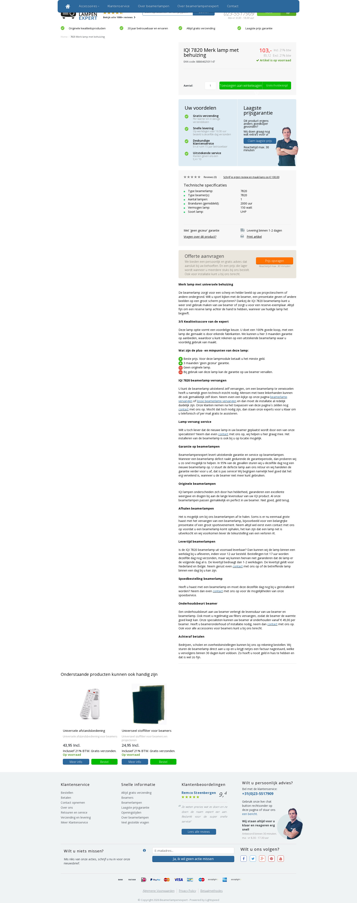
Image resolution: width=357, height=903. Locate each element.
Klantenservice (119, 6)
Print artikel (254, 237)
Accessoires (88, 6)
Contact (233, 6)
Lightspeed (212, 900)
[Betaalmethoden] (120, 880)
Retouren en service (74, 812)
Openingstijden (131, 812)
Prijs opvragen (274, 261)
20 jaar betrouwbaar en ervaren (148, 28)
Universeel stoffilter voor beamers (146, 730)
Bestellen (67, 793)
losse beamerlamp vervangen (216, 401)
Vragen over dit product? (200, 237)
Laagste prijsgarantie (135, 807)
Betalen (66, 798)
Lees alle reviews (199, 832)
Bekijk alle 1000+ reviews (118, 17)
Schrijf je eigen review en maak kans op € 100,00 (251, 177)
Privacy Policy (187, 891)
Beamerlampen (131, 802)
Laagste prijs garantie (259, 28)
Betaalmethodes (211, 891)
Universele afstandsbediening (84, 730)
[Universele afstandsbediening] (90, 704)
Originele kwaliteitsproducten (87, 28)
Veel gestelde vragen (135, 822)
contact (183, 409)
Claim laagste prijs (260, 141)
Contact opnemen (73, 802)
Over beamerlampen (153, 6)
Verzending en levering (76, 817)
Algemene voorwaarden (159, 891)
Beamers (127, 798)
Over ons (67, 807)
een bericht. (250, 814)
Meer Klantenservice (74, 822)
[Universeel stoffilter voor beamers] (149, 704)
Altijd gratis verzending (201, 28)
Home (64, 36)
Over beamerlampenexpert (198, 6)
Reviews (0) (210, 177)
